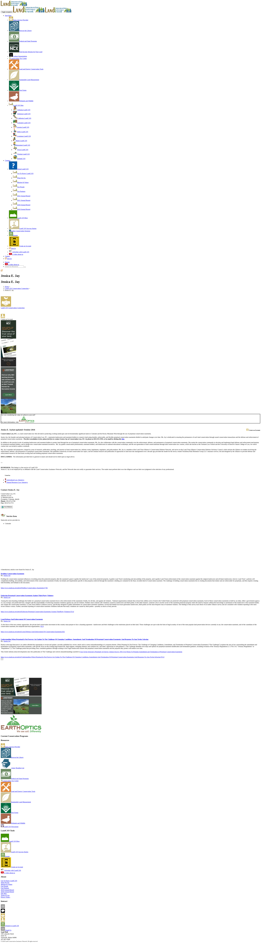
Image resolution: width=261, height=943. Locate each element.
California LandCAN (24, 118)
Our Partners (21, 191)
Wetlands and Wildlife (26, 101)
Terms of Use (5, 895)
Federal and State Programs (28, 41)
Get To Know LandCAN (25, 173)
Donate (15, 235)
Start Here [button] (8, 15)
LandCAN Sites (18, 105)
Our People (20, 187)
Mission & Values (23, 182)
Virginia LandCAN (23, 154)
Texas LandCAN (22, 150)
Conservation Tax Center (19, 58)
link (123, 439)
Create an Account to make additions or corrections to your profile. (22, 568)
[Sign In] (2, 271)
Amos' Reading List (17, 768)
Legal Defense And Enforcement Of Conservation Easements (22, 619)
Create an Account (25, 246)
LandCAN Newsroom (11, 827)
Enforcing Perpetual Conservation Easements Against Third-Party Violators (27, 595)
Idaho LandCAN (22, 132)
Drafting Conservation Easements (12, 574)
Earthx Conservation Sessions (20, 231)
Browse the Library (25, 30)
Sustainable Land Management (29, 80)
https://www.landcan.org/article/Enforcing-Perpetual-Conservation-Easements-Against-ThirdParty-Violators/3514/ (37, 612)
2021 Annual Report (23, 200)
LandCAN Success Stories (27, 228)
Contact (7, 256)
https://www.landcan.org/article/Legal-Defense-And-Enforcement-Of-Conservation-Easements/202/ (33, 632)
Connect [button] (7, 160)
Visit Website (8, 507)
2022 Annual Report (23, 196)
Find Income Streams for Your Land (30, 52)
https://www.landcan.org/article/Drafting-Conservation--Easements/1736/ (24, 588)
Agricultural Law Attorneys (15, 480)
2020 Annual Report (23, 205)
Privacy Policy (5, 897)
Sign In (13, 248)
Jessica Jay (7, 575)
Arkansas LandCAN (23, 114)
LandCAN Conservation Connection (17, 288)
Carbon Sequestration (20, 56)
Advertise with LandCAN (20, 252)
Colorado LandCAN (23, 123)
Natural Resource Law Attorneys (17, 482)
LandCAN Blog (22, 218)
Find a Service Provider (20, 20)
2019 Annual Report (23, 209)
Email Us (8, 930)
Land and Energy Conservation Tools (31, 69)
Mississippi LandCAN (23, 145)
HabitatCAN (21, 158)
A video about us (17, 254)
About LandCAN (23, 169)
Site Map (4, 893)
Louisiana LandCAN (24, 136)
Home (7, 287)
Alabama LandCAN (23, 110)
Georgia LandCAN (23, 127)
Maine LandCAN (21, 141)
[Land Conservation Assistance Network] (29, 12)
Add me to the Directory (13, 917)
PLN (42, 626)
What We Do (21, 178)
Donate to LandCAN (12, 926)
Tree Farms (22, 90)
